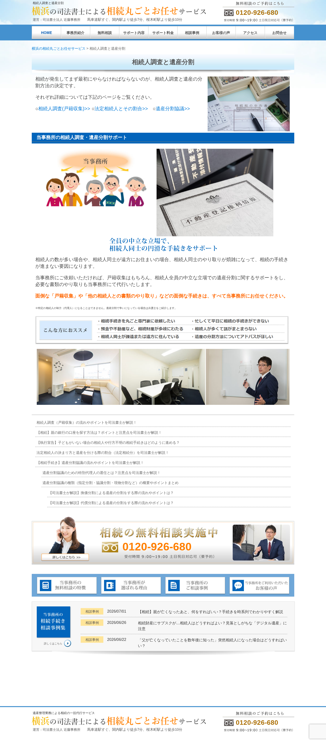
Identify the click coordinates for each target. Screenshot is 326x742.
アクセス (250, 33)
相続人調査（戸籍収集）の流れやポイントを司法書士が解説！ (87, 422)
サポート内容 (134, 33)
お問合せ (279, 33)
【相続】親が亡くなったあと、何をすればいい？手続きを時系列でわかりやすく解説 (210, 612)
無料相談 (105, 33)
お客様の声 (221, 33)
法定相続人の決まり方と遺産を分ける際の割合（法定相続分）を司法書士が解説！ (103, 453)
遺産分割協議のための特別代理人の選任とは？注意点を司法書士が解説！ (101, 473)
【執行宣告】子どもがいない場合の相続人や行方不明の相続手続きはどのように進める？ (108, 442)
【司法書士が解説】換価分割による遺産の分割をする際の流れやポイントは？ (111, 493)
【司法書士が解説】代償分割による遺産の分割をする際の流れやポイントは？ (111, 503)
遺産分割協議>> (173, 108)
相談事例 (192, 33)
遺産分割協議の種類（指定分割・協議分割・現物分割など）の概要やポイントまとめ (110, 483)
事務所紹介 (75, 33)
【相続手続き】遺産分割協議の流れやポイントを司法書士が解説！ (90, 463)
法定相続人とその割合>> (121, 108)
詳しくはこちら (53, 643)
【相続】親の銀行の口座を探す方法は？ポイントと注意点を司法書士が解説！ (99, 432)
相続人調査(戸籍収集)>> (64, 108)
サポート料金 (163, 33)
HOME (46, 33)
